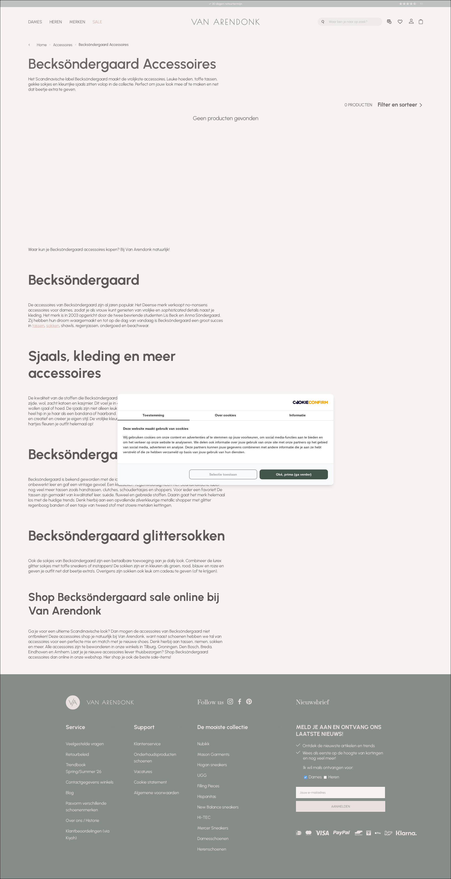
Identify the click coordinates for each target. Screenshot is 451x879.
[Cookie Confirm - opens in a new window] (310, 402)
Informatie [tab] (297, 415)
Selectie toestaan (223, 474)
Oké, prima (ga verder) (293, 474)
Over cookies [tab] (225, 415)
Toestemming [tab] (153, 415)
